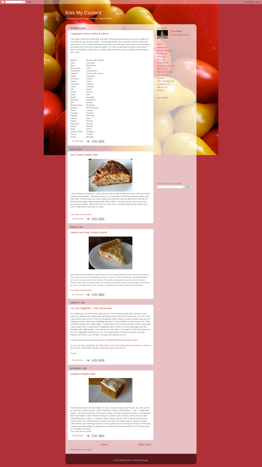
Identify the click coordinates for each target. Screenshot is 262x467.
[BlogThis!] (95, 141)
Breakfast (161, 54)
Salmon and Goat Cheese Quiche (88, 232)
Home (104, 444)
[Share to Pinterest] (103, 141)
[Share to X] (98, 141)
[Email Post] (88, 141)
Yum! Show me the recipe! (80, 215)
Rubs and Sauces (164, 81)
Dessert (160, 57)
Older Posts (144, 444)
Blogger (145, 460)
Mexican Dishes (163, 72)
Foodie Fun (161, 63)
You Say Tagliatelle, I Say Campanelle (91, 308)
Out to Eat (161, 75)
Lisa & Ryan (177, 31)
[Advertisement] (187, 137)
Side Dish (161, 87)
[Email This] (92, 141)
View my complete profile (179, 35)
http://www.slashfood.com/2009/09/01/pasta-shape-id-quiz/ (112, 340)
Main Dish (161, 69)
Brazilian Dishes (163, 51)
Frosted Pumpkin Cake (82, 374)
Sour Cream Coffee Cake (84, 154)
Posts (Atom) (86, 450)
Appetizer (160, 48)
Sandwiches (161, 84)
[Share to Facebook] (100, 141)
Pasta (159, 78)
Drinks (159, 60)
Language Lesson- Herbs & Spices (89, 33)
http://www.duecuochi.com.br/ (113, 348)
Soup (159, 90)
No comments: (78, 141)
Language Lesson (164, 66)
